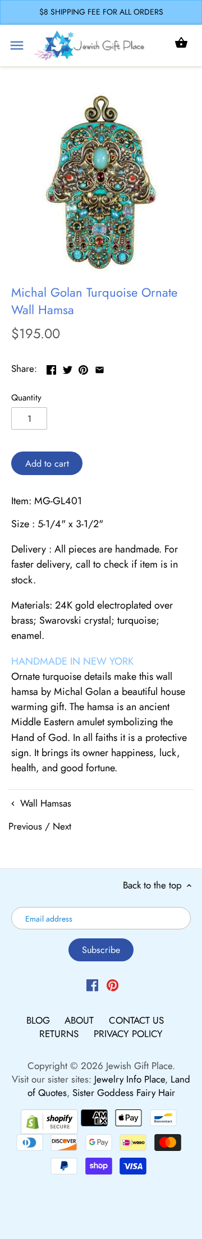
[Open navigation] (16, 45)
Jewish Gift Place (139, 1065)
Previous (25, 826)
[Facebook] (92, 985)
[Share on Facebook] (51, 367)
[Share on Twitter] (67, 367)
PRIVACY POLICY (128, 1033)
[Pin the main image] (83, 367)
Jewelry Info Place (129, 1079)
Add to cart (47, 463)
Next (62, 826)
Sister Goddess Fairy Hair (123, 1092)
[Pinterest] (112, 985)
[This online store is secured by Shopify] (49, 1120)
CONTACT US (136, 1020)
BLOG (39, 1020)
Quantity (26, 398)
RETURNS (60, 1033)
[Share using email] (99, 367)
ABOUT (81, 1020)
